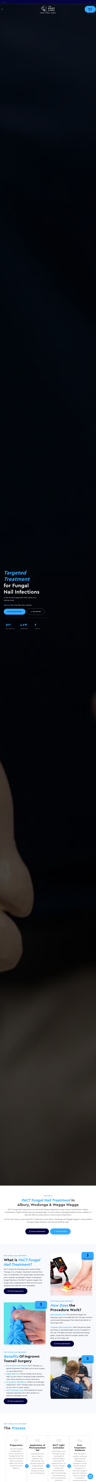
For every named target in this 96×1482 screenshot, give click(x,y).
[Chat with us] (90, 1476)
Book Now (90, 9)
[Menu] (2, 9)
